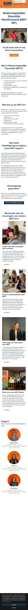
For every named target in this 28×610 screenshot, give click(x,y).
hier (8, 130)
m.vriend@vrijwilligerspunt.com (14, 444)
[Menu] (1, 6)
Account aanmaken (17, 4)
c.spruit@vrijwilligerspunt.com (14, 490)
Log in (25, 4)
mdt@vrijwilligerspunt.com (12, 196)
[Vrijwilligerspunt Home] (8, 4)
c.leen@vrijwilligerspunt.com (14, 467)
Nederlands (18, 1)
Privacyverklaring (6, 601)
